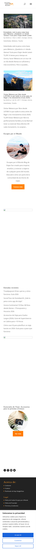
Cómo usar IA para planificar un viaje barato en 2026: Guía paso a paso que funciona (18, 328)
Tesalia (20, 41)
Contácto (7, 488)
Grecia (30, 38)
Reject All (18, 546)
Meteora (14, 41)
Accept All (18, 535)
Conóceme (8, 485)
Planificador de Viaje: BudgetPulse (14, 491)
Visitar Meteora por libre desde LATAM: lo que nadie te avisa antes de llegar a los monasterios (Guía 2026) (18, 96)
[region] (18, 530)
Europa (24, 38)
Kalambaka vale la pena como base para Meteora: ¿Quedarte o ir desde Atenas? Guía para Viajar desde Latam (18, 33)
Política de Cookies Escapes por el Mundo (16, 500)
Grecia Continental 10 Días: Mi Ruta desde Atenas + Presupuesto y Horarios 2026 (17, 308)
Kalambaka (7, 41)
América (8, 38)
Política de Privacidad (11, 503)
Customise (18, 540)
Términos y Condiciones (11, 506)
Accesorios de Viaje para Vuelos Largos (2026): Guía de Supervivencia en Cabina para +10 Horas (17, 318)
